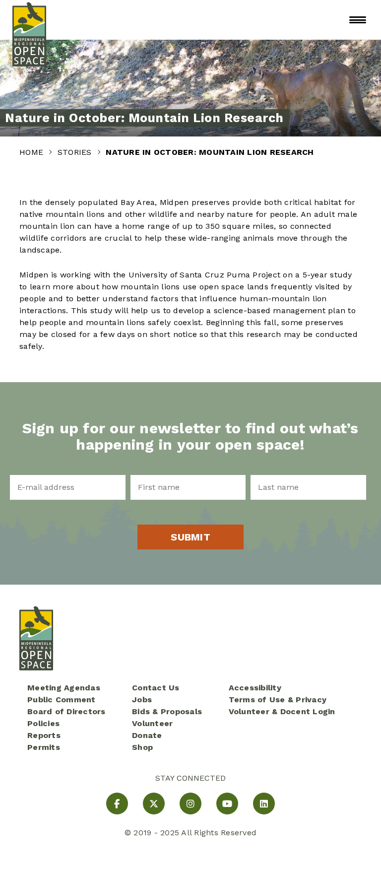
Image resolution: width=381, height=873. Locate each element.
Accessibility (255, 687)
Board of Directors (66, 711)
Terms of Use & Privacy (278, 699)
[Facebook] (117, 803)
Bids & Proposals (167, 711)
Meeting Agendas (63, 687)
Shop (142, 747)
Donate (147, 735)
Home (32, 152)
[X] (154, 803)
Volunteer (152, 723)
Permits (43, 747)
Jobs (142, 699)
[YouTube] (227, 803)
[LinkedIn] (264, 803)
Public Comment (61, 699)
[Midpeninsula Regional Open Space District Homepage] (29, 20)
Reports (44, 735)
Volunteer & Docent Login (282, 711)
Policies (43, 723)
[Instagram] (190, 803)
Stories (76, 152)
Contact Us (156, 687)
